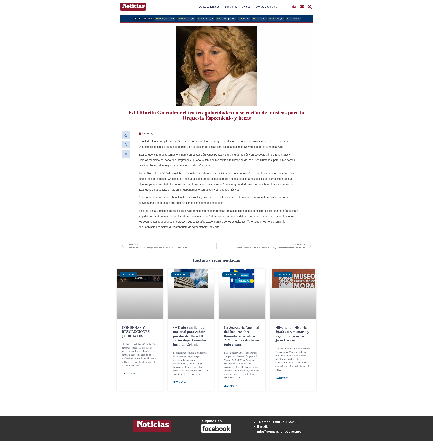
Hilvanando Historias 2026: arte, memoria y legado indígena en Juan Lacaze (292, 334)
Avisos (246, 6)
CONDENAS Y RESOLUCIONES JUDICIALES (136, 331)
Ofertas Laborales (266, 6)
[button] (126, 135)
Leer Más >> (128, 374)
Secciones (231, 6)
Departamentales (209, 6)
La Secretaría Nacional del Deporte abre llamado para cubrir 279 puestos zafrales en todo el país (241, 336)
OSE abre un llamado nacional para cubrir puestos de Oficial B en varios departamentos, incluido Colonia (190, 336)
